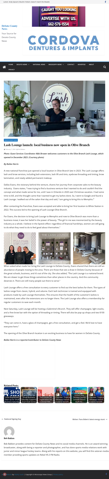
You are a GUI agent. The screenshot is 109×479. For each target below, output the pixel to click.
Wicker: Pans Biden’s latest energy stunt (88, 419)
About (91, 64)
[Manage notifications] (4, 474)
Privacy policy (58, 474)
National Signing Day (12, 419)
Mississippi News (55, 64)
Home (11, 64)
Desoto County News (11, 140)
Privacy (12, 70)
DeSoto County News (9, 27)
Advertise (81, 64)
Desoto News (21, 64)
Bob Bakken (21, 149)
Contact (70, 64)
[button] (28, 64)
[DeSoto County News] (4, 67)
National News (39, 64)
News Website (7, 474)
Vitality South (19, 474)
